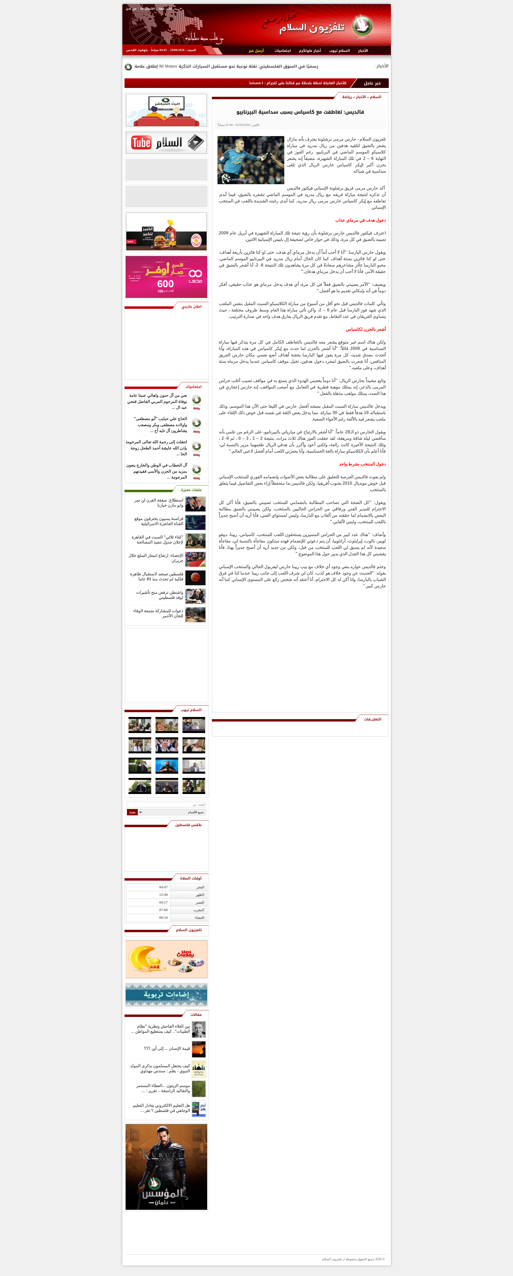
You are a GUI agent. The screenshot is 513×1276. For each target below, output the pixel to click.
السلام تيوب (191, 710)
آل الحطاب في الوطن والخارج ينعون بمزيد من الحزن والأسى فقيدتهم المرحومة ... (156, 473)
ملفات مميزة (191, 490)
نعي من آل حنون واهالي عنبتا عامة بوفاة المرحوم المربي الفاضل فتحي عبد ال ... (157, 403)
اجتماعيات (193, 386)
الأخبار (361, 97)
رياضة (347, 97)
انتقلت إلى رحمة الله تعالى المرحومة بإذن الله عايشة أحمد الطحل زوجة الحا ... (156, 450)
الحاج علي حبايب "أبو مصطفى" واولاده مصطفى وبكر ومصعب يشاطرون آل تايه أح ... (160, 426)
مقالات (196, 1014)
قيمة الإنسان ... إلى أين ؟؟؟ (167, 1048)
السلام (376, 97)
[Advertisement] (347, 628)
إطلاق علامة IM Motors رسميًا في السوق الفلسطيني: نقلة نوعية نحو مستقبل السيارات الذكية (300, 66)
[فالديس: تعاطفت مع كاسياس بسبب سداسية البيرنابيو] (250, 183)
